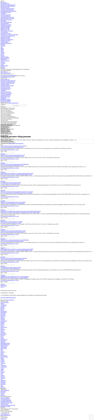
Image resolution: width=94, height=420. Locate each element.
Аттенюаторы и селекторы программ (9, 34)
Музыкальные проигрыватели (8, 35)
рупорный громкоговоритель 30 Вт (12, 241)
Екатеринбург (4, 321)
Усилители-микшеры (5, 16)
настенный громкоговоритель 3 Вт (12, 156)
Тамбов (2, 369)
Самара (2, 359)
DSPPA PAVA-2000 (5, 28)
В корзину (3, 153)
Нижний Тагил (4, 345)
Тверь (2, 370)
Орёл (2, 350)
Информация (4, 59)
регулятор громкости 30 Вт (10, 183)
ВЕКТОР (3, 44)
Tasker (2, 50)
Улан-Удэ (3, 376)
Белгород (3, 308)
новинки (21, 143)
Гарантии (3, 61)
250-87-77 (4, 71)
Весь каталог (4, 2)
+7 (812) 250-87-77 (5, 413)
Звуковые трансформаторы (7, 39)
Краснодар (3, 333)
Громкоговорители (5, 3)
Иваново (3, 322)
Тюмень (2, 375)
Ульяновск (3, 378)
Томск (2, 373)
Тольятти (3, 371)
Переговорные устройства (7, 30)
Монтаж (2, 55)
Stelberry (2, 52)
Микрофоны (3, 21)
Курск (2, 337)
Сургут (2, 368)
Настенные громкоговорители (8, 6)
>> (4, 287)
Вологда (2, 317)
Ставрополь (3, 365)
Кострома (3, 332)
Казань (2, 325)
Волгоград (3, 314)
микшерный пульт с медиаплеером (12, 203)
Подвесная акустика (5, 86)
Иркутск (3, 324)
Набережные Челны (5, 343)
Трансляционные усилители (7, 17)
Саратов (2, 361)
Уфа (1, 379)
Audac (2, 48)
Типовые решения (5, 390)
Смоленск (3, 363)
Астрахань (3, 306)
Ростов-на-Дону (4, 356)
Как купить (3, 391)
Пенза (2, 353)
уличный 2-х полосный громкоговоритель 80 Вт (16, 250)
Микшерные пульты (5, 38)
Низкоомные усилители (6, 19)
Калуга (2, 328)
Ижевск (2, 323)
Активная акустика (5, 89)
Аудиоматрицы (4, 32)
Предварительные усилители (7, 18)
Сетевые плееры (4, 404)
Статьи (2, 64)
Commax (3, 53)
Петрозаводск (4, 355)
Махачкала (3, 340)
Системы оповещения (6, 25)
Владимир (3, 313)
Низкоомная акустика (6, 12)
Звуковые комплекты (5, 37)
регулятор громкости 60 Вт (10, 268)
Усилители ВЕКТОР (5, 399)
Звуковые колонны (5, 7)
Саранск (2, 360)
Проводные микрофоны (6, 22)
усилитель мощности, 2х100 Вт (11, 222)
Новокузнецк (4, 347)
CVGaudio (3, 45)
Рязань (2, 358)
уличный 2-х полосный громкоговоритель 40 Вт (16, 174)
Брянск (2, 309)
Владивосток (4, 311)
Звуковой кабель (4, 42)
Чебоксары (3, 381)
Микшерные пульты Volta (7, 402)
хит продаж (16, 143)
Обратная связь (4, 65)
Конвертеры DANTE (5, 33)
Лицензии (3, 63)
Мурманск (3, 342)
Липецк (2, 338)
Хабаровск (3, 380)
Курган (2, 335)
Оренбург (3, 351)
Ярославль (3, 387)
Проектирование (4, 56)
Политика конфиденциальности (8, 297)
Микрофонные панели (6, 24)
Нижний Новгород (5, 344)
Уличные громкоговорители (7, 9)
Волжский (3, 316)
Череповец (3, 384)
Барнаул (2, 307)
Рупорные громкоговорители (7, 8)
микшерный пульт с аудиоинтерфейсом (14, 277)
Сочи (2, 364)
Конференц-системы (5, 40)
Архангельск (4, 304)
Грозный (3, 319)
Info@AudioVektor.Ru (6, 73)
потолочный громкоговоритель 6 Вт (12, 147)
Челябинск (3, 382)
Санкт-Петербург (10, 299)
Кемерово (3, 329)
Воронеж (3, 318)
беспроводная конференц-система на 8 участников (16, 193)
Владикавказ (4, 312)
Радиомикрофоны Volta (6, 401)
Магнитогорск (4, 339)
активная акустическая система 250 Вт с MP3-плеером (20, 212)
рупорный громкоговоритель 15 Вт (12, 165)
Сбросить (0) (13, 103)
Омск (2, 349)
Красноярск (3, 334)
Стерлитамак (4, 366)
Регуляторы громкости (6, 100)
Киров (2, 330)
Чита (2, 385)
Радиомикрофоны (5, 23)
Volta (2, 47)
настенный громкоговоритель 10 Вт (13, 232)
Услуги (2, 54)
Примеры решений (5, 58)
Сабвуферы (3, 13)
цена (9, 143)
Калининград (4, 327)
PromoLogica (3, 418)
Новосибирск (4, 348)
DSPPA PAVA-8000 (5, 27)
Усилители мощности (6, 14)
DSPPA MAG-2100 (5, 29)
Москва (2, 303)
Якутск (2, 386)
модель (12, 143)
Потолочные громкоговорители (8, 4)
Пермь (2, 354)
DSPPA (2, 49)
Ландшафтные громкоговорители (8, 11)
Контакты (3, 66)
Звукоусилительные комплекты (8, 405)
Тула (2, 374)
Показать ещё (4, 285)
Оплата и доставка (5, 60)
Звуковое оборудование (6, 43)
